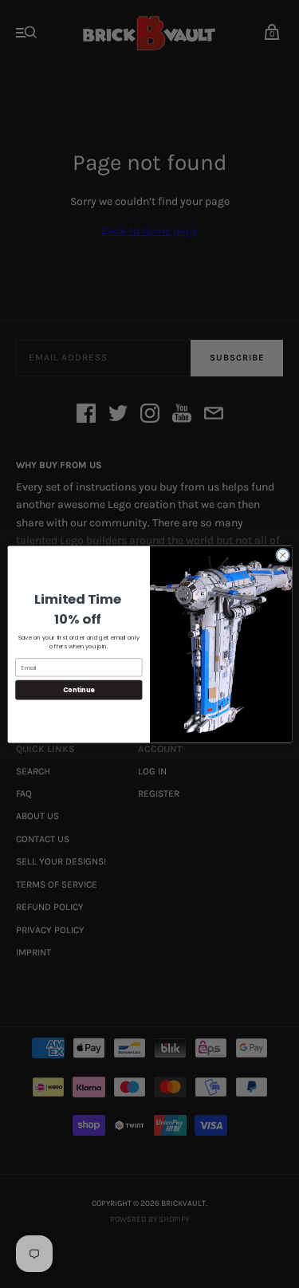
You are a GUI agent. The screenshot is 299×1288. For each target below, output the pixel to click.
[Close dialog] (282, 555)
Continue (78, 689)
